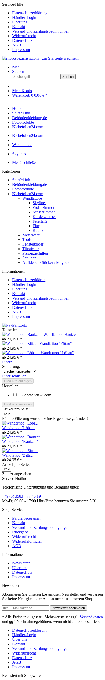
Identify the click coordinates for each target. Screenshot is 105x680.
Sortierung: (11, 366)
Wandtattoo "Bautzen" (61, 334)
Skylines (39, 203)
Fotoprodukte (23, 189)
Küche (38, 230)
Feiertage (40, 221)
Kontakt (18, 26)
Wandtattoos (32, 198)
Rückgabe (20, 532)
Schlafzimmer (44, 212)
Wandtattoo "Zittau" (56, 343)
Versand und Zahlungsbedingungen (40, 31)
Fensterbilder (32, 244)
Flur (36, 226)
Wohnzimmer (43, 207)
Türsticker (30, 249)
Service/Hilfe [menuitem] (35, 27)
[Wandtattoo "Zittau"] (21, 343)
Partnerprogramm (26, 518)
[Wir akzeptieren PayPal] (14, 325)
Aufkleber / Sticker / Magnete (46, 262)
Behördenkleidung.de (29, 184)
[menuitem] (57, 13)
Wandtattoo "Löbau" (57, 353)
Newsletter (21, 563)
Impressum (21, 49)
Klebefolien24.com (27, 193)
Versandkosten (91, 617)
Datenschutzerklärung (29, 13)
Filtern (7, 362)
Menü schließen (25, 162)
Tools (26, 239)
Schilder (29, 258)
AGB (16, 45)
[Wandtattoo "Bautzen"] (22, 334)
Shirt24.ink (21, 180)
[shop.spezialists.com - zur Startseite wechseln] (40, 58)
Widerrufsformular (27, 541)
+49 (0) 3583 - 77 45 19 (21, 496)
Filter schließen (14, 376)
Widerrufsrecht (24, 36)
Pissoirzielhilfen (35, 253)
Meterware (31, 235)
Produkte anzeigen (18, 381)
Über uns (19, 22)
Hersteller (10, 386)
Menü (17, 67)
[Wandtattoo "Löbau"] (21, 353)
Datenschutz (22, 40)
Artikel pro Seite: (16, 409)
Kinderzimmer (44, 216)
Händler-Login (24, 17)
